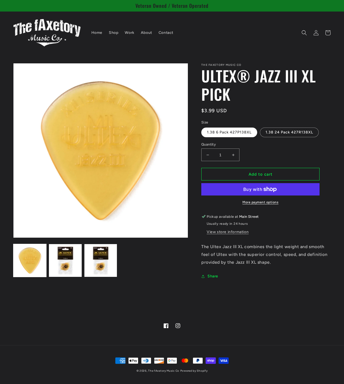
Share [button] (212, 276)
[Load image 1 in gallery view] (29, 260)
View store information (228, 232)
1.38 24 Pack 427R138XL (289, 132)
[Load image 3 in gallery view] (100, 260)
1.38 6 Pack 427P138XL (229, 132)
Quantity (208, 144)
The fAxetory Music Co (163, 370)
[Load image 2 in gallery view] (65, 260)
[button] (304, 33)
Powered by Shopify (194, 370)
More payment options (260, 202)
